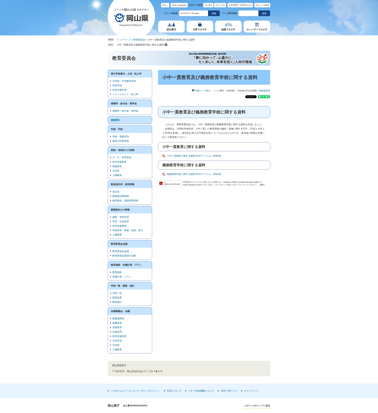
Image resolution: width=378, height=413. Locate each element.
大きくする (220, 5)
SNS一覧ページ (229, 391)
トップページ (124, 39)
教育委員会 (139, 39)
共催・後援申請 (120, 136)
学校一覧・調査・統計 (123, 286)
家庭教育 (117, 166)
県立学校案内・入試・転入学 (126, 73)
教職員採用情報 (120, 196)
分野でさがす (200, 29)
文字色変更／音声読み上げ (240, 5)
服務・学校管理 (120, 217)
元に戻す (208, 5)
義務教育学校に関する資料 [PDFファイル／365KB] (194, 174)
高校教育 (117, 327)
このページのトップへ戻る (257, 405)
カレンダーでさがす (257, 29)
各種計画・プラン (121, 276)
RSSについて (174, 391)
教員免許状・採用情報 (123, 184)
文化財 (115, 170)
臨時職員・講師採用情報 (125, 200)
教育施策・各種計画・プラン (126, 265)
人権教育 (117, 175)
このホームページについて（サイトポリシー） (135, 391)
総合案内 (171, 29)
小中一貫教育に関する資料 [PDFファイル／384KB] (194, 156)
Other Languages (179, 5)
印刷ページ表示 (202, 90)
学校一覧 (117, 293)
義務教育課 (264, 90)
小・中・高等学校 (121, 157)
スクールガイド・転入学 (125, 94)
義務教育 (117, 323)
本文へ (165, 5)
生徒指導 (117, 332)
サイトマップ (251, 391)
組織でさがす (228, 29)
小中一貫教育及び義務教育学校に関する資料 (140, 45)
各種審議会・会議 (120, 311)
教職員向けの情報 (120, 209)
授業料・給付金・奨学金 (124, 103)
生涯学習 (117, 340)
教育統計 (117, 302)
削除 (166, 44)
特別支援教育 (119, 162)
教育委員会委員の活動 (124, 255)
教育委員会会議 (119, 244)
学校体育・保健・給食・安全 (127, 230)
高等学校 (117, 85)
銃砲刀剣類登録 (120, 141)
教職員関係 (118, 318)
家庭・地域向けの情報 (123, 150)
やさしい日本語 (262, 5)
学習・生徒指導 (120, 221)
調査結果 (117, 297)
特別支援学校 (119, 90)
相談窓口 (115, 120)
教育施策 (117, 272)
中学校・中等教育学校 (124, 81)
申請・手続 (117, 129)
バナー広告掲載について (201, 391)
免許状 (115, 191)
